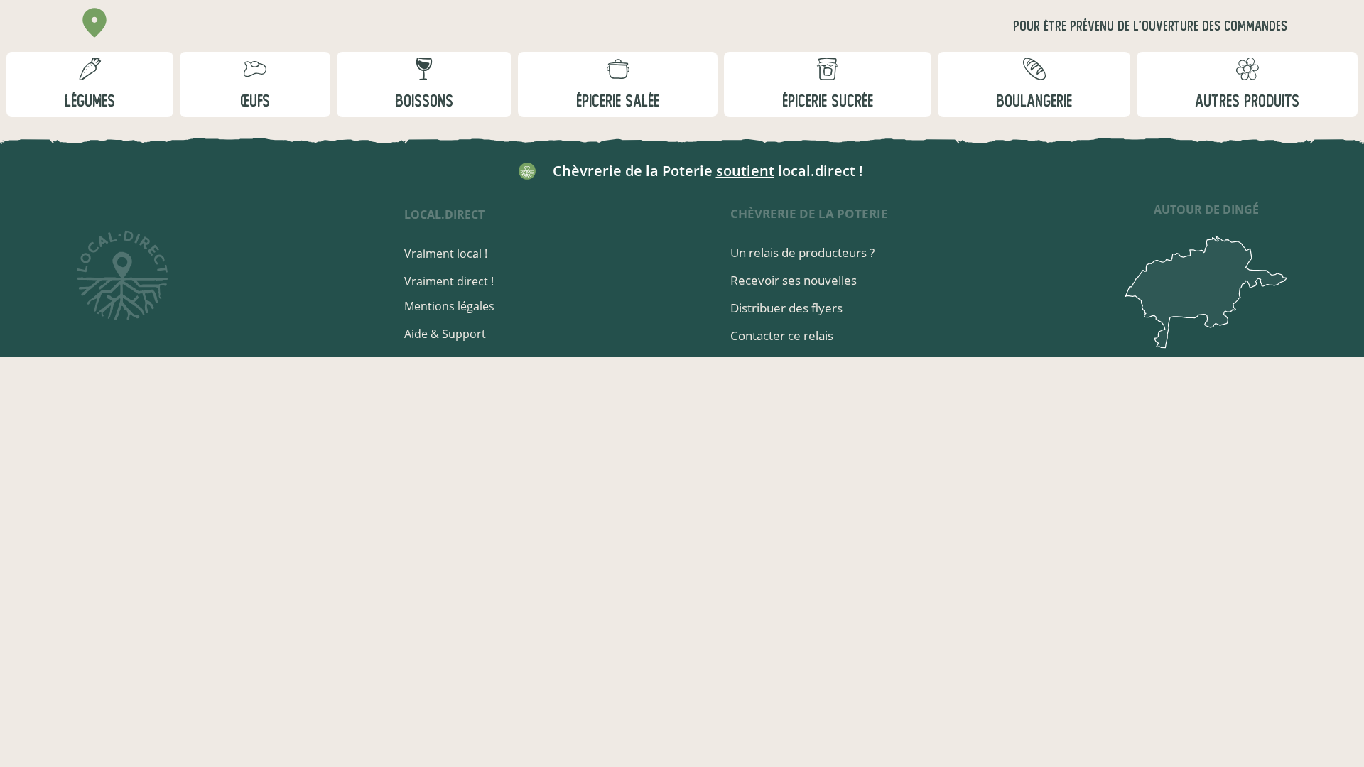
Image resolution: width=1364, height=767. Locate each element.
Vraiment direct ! (449, 281)
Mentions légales (449, 306)
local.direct (444, 214)
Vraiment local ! (445, 253)
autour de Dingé (1206, 209)
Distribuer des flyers (786, 308)
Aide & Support (445, 334)
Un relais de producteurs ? (802, 252)
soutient (745, 170)
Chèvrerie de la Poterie (809, 213)
